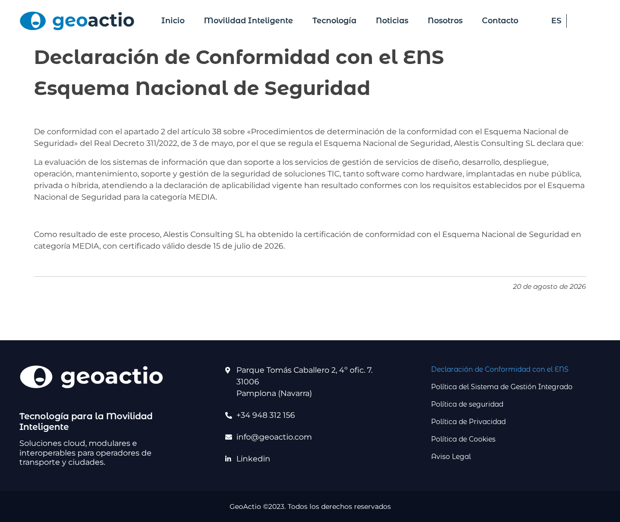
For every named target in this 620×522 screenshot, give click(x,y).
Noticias (392, 20)
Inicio (173, 20)
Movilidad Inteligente (248, 20)
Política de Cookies (463, 439)
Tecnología (334, 20)
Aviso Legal (451, 456)
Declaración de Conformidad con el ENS (500, 369)
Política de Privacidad (468, 421)
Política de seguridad (467, 404)
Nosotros (445, 20)
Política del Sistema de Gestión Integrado (502, 386)
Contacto (500, 20)
